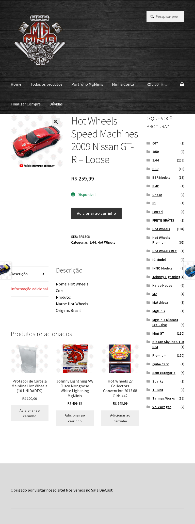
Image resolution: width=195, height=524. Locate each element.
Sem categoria (163, 372)
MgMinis (158, 311)
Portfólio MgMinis (87, 84)
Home (16, 84)
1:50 (155, 151)
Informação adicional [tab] (29, 288)
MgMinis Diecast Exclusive (165, 322)
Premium (159, 355)
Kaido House (162, 285)
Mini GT (158, 333)
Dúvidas (56, 103)
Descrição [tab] (19, 273)
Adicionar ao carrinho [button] (30, 413)
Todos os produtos (46, 84)
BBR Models (161, 177)
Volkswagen (161, 407)
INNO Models (162, 268)
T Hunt (157, 389)
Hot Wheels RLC (164, 251)
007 (155, 143)
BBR (155, 169)
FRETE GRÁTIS (163, 220)
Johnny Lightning (166, 277)
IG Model (159, 259)
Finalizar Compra (26, 103)
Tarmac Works (163, 398)
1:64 (92, 242)
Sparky (157, 381)
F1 (154, 203)
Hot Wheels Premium (161, 240)
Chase (157, 194)
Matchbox (160, 302)
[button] (56, 122)
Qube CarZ (160, 364)
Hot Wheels (106, 242)
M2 (154, 294)
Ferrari (157, 211)
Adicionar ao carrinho (96, 213)
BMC (155, 186)
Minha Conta (123, 84)
